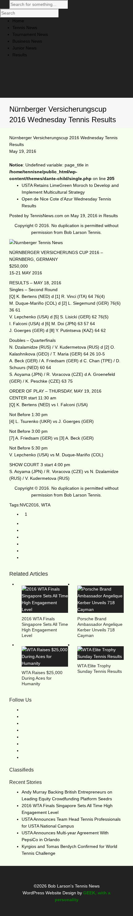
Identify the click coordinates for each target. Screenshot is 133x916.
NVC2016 (29, 504)
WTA (45, 504)
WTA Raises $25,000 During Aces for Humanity (42, 678)
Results (110, 215)
